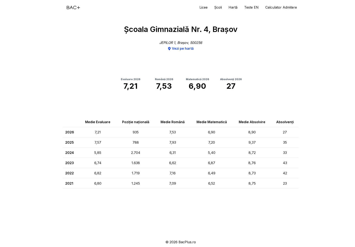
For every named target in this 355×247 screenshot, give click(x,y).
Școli (218, 7)
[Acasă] (73, 7)
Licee (203, 7)
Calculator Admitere (281, 7)
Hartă (233, 7)
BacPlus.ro (187, 242)
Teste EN (251, 7)
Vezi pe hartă (183, 48)
